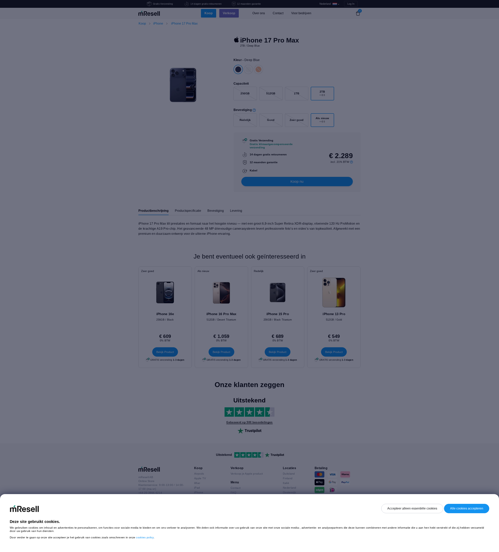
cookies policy (145, 537)
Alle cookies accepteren (466, 508)
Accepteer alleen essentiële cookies (412, 508)
